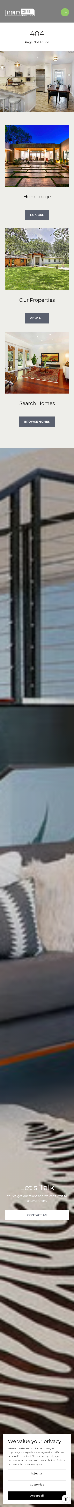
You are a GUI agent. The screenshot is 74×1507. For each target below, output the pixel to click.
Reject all (37, 1473)
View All (37, 318)
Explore (37, 215)
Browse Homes (37, 421)
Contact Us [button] (37, 1215)
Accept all (37, 1495)
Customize (37, 1484)
